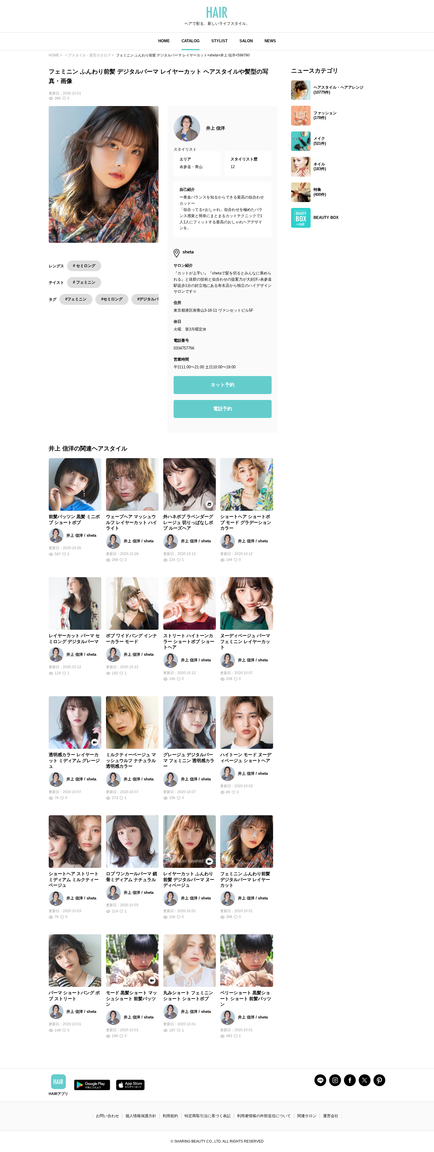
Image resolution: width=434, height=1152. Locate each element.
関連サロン (306, 1116)
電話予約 (222, 408)
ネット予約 (222, 384)
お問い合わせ (107, 1116)
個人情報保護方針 (140, 1116)
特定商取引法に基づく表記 (208, 1116)
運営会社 (330, 1116)
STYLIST (219, 41)
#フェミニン (76, 299)
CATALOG (191, 41)
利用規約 (170, 1116)
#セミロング (112, 299)
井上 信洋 (215, 128)
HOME (164, 41)
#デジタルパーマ (151, 299)
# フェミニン (84, 282)
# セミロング (84, 265)
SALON (246, 41)
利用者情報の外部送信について (264, 1116)
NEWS (270, 41)
